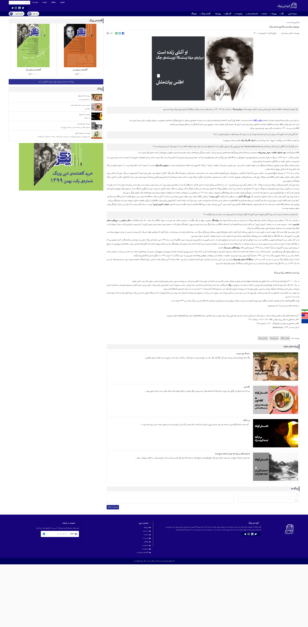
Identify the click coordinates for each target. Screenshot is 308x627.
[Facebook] (123, 33)
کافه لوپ (247, 387)
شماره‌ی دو (145, 545)
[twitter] (120, 33)
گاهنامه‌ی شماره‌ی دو (142, 552)
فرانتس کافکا (285, 338)
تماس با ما (145, 538)
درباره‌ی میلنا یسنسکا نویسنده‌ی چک (284, 27)
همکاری (146, 542)
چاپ (110, 33)
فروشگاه (146, 527)
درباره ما (146, 534)
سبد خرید (145, 531)
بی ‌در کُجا (246, 420)
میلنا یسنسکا (263, 338)
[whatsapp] (116, 33)
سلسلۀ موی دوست (243, 353)
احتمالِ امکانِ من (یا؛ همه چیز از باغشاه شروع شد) (232, 454)
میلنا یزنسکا (274, 338)
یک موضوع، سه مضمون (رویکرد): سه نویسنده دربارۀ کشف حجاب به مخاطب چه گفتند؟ (63, 137)
